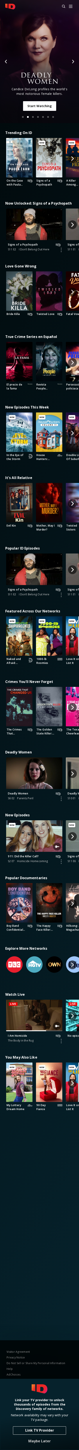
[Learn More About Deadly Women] (61, 799)
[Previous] (6, 61)
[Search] (61, 6)
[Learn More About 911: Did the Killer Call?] (61, 861)
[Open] (70, 6)
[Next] (72, 61)
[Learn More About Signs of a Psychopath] (61, 250)
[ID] (10, 6)
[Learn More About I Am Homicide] (61, 1041)
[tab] (23, 117)
